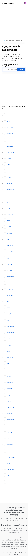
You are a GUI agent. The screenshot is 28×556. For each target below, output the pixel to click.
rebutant (9, 140)
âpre (8, 301)
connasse (10, 357)
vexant (9, 314)
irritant (9, 463)
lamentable (10, 426)
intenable (10, 432)
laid (8, 258)
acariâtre (9, 227)
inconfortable (11, 457)
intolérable (10, 252)
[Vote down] (5, 116)
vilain (8, 308)
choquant (10, 444)
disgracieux (10, 289)
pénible (9, 177)
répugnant (10, 146)
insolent (9, 339)
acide (8, 351)
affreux (9, 202)
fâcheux (9, 208)
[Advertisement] (14, 21)
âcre (8, 370)
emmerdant (10, 245)
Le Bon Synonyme (8, 3)
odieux (9, 165)
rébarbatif (10, 214)
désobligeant (11, 326)
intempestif (10, 420)
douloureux (10, 469)
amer (8, 171)
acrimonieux (10, 189)
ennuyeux (10, 115)
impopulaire (10, 451)
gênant (9, 345)
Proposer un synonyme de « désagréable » (10, 65)
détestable (10, 264)
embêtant (10, 382)
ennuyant (9, 376)
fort (8, 438)
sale (8, 320)
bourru (9, 196)
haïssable (10, 295)
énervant (9, 388)
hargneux (10, 233)
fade (8, 364)
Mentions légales (7, 552)
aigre (8, 121)
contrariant (10, 283)
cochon (9, 401)
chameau (9, 413)
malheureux (10, 332)
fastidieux (10, 133)
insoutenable (11, 407)
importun (9, 270)
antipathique (10, 276)
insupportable (11, 152)
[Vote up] (5, 113)
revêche (9, 183)
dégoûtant (10, 127)
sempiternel (10, 395)
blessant (9, 158)
